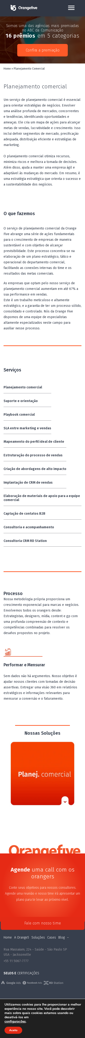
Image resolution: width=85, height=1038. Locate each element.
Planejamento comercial (23, 387)
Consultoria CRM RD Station (25, 541)
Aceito (13, 1030)
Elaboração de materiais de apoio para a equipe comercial (42, 498)
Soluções (38, 937)
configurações (15, 1021)
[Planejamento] (42, 773)
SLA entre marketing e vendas (27, 428)
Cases (51, 937)
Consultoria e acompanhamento (29, 527)
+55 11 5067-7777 (16, 961)
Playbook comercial (19, 415)
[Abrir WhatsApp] (73, 1026)
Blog (61, 937)
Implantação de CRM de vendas (28, 483)
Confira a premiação (42, 50)
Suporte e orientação (21, 401)
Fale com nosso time (42, 923)
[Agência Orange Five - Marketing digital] (23, 10)
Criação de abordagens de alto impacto (35, 469)
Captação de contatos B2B (24, 514)
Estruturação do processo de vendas (33, 455)
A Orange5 (21, 937)
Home (7, 68)
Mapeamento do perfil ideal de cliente (34, 442)
